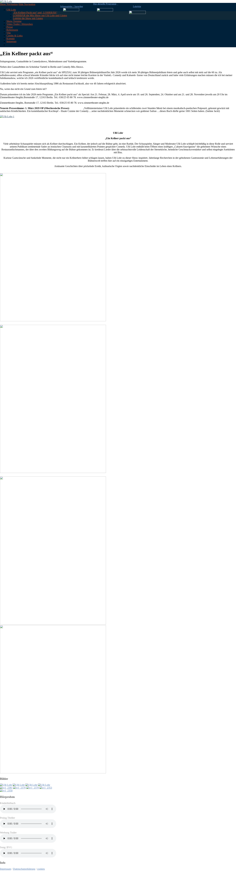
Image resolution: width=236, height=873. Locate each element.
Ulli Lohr (11, 9)
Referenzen (12, 30)
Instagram (11, 41)
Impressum (5, 869)
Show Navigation (9, 4)
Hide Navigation (26, 4)
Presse (9, 27)
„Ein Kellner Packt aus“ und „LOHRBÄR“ (35, 12)
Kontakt (10, 38)
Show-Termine (14, 21)
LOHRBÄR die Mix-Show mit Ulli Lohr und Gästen (40, 15)
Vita (8, 32)
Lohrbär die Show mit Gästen (28, 18)
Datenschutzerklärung (24, 869)
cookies (41, 869)
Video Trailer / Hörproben (19, 24)
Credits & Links (14, 35)
